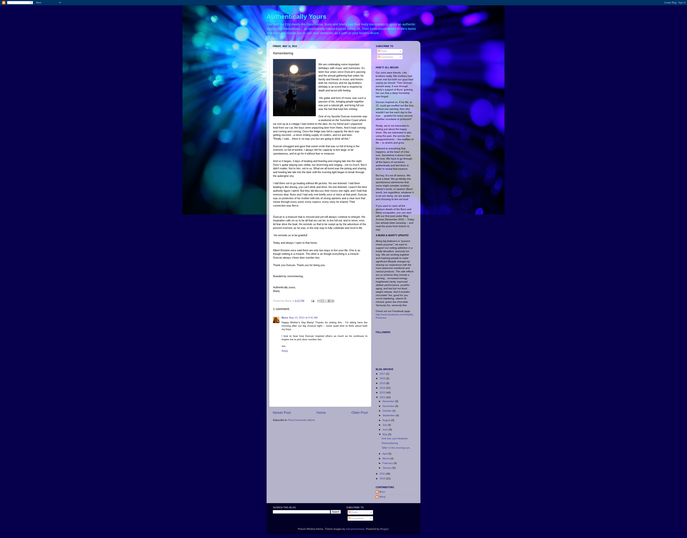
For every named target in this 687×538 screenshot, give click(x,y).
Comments (386, 57)
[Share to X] (326, 301)
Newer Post (282, 412)
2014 (383, 388)
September (389, 415)
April (385, 453)
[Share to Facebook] (329, 301)
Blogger (384, 529)
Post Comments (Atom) (301, 420)
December (389, 401)
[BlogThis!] (322, 301)
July (385, 425)
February (388, 463)
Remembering (390, 443)
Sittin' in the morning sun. (396, 447)
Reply (285, 351)
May (385, 434)
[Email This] (319, 301)
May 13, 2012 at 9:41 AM (303, 317)
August (387, 420)
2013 (383, 392)
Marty (382, 496)
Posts (383, 51)
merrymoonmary (355, 529)
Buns (285, 317)
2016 (383, 378)
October (387, 410)
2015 (383, 383)
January (387, 467)
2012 (383, 397)
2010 (383, 478)
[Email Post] (312, 300)
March (386, 458)
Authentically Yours (296, 16)
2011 (383, 473)
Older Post (359, 412)
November (389, 406)
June (386, 429)
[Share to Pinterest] (332, 301)
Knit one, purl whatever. (395, 438)
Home (321, 412)
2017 (383, 373)
